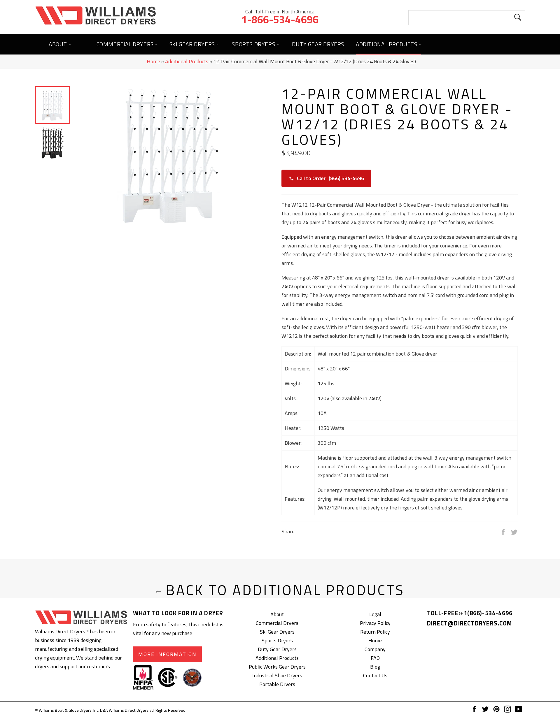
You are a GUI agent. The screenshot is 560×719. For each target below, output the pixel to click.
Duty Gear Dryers (318, 44)
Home (153, 61)
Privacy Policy (375, 623)
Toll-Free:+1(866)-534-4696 (469, 613)
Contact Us (375, 675)
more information (167, 654)
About (59, 44)
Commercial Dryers (126, 44)
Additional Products (387, 44)
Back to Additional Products (282, 590)
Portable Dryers (277, 684)
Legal (375, 614)
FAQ (375, 658)
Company (375, 649)
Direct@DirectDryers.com (469, 623)
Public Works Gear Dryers (277, 667)
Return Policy (375, 632)
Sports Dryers (254, 44)
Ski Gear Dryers (192, 44)
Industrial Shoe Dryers (277, 675)
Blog (375, 667)
